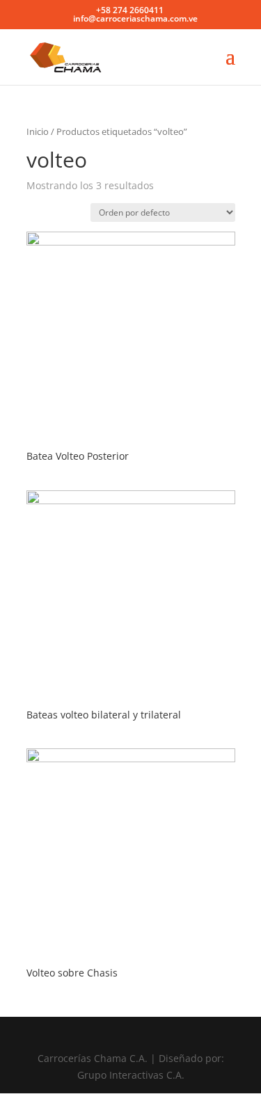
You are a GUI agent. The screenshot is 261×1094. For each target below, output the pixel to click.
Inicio (37, 131)
